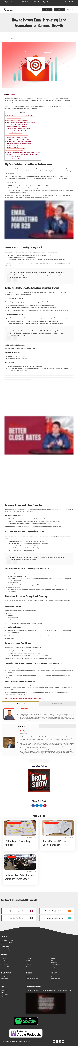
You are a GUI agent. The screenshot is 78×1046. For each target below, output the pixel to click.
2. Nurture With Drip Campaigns (16, 148)
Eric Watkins (16, 158)
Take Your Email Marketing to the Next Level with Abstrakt (22, 154)
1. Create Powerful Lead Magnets (16, 145)
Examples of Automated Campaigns (17, 137)
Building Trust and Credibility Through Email (16, 120)
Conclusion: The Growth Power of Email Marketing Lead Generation (22, 152)
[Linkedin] (60, 1041)
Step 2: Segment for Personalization (17, 126)
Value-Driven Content (15, 133)
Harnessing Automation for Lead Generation (16, 135)
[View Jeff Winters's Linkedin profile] (17, 714)
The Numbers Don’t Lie (14, 118)
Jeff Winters (11, 94)
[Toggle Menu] (38, 9)
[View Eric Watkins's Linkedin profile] (17, 742)
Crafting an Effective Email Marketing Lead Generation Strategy (21, 122)
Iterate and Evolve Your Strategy (14, 150)
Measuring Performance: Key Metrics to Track (17, 139)
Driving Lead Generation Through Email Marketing (18, 143)
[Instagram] (57, 1041)
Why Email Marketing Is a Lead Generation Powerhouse (19, 115)
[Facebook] (54, 1041)
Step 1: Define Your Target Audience (17, 124)
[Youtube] (63, 1041)
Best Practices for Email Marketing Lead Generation (18, 141)
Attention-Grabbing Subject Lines (18, 130)
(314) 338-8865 (70, 9)
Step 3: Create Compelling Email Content (18, 128)
